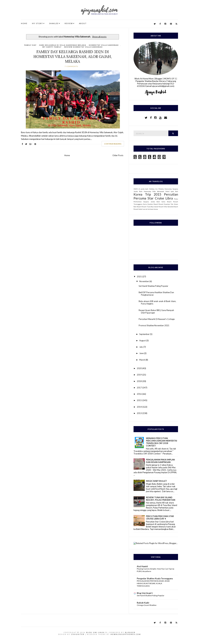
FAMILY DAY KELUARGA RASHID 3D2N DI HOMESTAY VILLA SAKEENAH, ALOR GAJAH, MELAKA (72, 56)
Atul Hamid (142, 566)
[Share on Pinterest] (35, 144)
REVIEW (69, 23)
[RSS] (176, 24)
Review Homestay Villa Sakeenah (83, 47)
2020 (139, 368)
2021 (139, 276)
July (141, 347)
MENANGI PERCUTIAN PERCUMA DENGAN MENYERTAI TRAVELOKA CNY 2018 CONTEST (161, 442)
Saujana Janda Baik (151, 202)
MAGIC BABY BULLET (156, 481)
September (144, 334)
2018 (139, 381)
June (141, 353)
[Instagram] (165, 24)
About (83, 23)
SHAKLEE (53, 23)
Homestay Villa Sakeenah (104, 45)
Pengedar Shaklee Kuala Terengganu (155, 578)
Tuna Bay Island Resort (155, 207)
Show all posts (99, 36)
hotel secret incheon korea (148, 209)
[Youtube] (171, 24)
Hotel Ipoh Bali (171, 191)
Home (24, 23)
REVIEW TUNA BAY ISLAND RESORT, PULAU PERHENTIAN (160, 498)
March (142, 360)
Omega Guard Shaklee (146, 605)
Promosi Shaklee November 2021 (154, 325)
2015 (139, 400)
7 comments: (72, 66)
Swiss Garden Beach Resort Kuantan (156, 204)
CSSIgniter (77, 634)
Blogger (130, 632)
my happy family (52, 47)
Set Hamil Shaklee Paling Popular (153, 286)
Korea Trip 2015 (147, 194)
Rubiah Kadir (143, 602)
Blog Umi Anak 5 (145, 593)
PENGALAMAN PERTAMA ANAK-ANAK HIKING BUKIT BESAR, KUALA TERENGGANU (153, 583)
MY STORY (37, 23)
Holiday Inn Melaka (156, 189)
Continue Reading (112, 144)
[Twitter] (154, 24)
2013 (139, 413)
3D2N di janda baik (141, 189)
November (144, 281)
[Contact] (165, 117)
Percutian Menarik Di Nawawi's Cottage (157, 319)
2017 (139, 387)
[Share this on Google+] (31, 144)
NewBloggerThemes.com (126, 634)
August (142, 340)
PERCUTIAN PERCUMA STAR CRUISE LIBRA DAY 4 (160, 517)
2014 (139, 407)
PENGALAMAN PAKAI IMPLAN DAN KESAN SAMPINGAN (160, 460)
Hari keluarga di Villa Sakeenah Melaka (62, 45)
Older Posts (117, 155)
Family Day (30, 45)
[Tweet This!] (26, 144)
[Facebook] (160, 24)
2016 (139, 394)
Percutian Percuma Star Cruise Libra (156, 196)
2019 (139, 374)
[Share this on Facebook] (22, 144)
